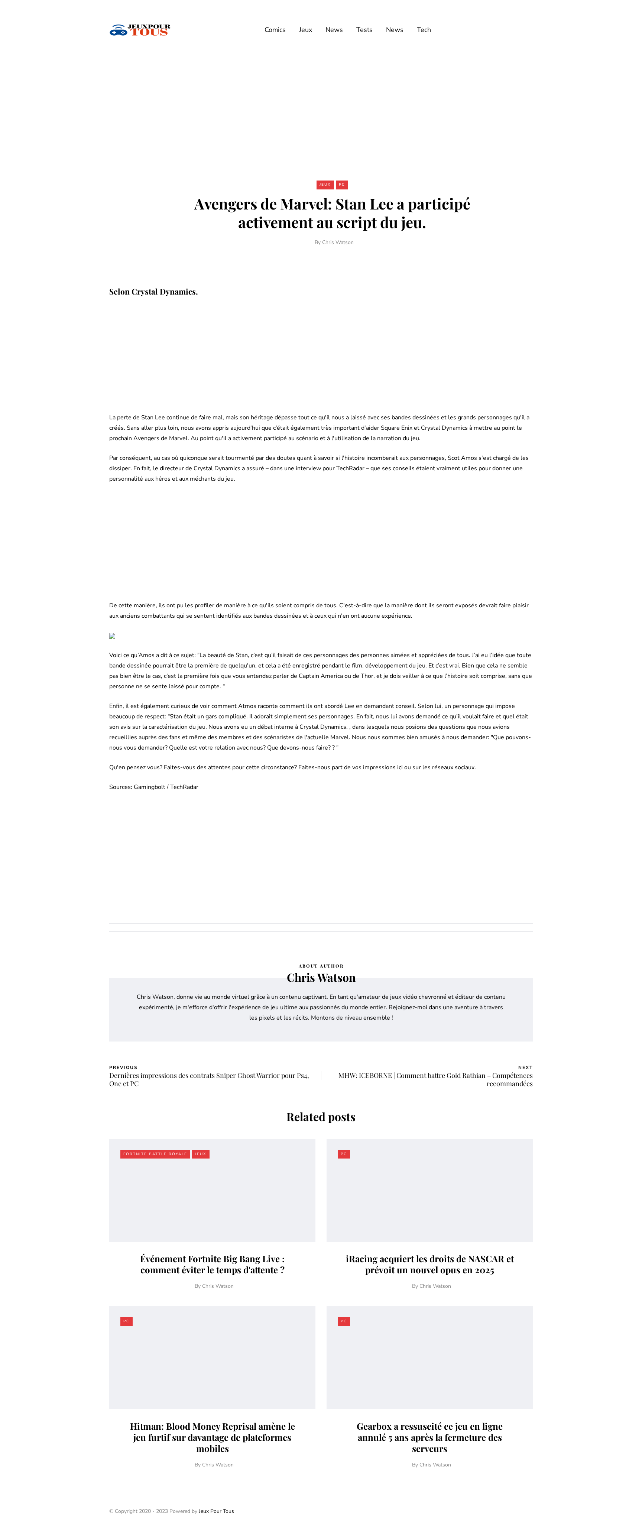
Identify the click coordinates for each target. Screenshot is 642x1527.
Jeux (305, 29)
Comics (275, 29)
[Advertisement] (321, 114)
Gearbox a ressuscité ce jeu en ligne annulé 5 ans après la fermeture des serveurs (430, 1437)
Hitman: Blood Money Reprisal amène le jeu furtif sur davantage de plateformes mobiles (212, 1437)
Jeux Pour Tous (216, 1511)
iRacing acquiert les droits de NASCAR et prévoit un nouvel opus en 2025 (430, 1264)
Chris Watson (338, 242)
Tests (364, 29)
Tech (424, 29)
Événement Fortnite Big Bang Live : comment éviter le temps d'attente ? (212, 1264)
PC (342, 184)
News (334, 29)
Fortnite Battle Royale (155, 1154)
